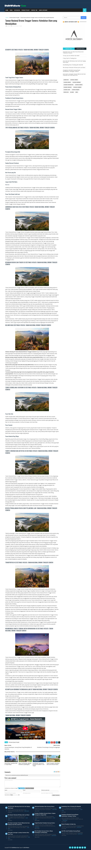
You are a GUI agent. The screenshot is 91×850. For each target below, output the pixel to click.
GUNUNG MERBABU (77, 82)
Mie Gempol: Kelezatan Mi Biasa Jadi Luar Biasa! (74, 67)
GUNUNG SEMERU (78, 84)
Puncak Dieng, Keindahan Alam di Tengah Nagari (11, 764)
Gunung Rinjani (75, 89)
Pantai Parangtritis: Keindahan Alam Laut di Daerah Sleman (53, 764)
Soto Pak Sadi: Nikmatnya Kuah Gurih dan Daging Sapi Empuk (74, 61)
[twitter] (70, 847)
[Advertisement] (32, 37)
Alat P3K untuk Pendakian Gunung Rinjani (70, 831)
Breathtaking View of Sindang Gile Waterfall (73, 64)
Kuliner (72, 92)
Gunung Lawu (67, 89)
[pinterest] (85, 847)
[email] (80, 847)
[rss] (77, 847)
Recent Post (69, 48)
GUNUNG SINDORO (68, 87)
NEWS (11, 10)
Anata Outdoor (43, 10)
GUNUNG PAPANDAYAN (68, 84)
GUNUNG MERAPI (67, 82)
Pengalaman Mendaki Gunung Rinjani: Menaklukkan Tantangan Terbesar (71, 70)
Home (6, 10)
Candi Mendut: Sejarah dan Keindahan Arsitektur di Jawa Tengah (38, 764)
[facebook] (72, 847)
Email (24, 790)
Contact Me (34, 10)
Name (6, 790)
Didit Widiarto (26, 847)
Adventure (66, 79)
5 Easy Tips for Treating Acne (69, 58)
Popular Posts (80, 48)
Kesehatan (17, 10)
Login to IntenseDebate (21, 788)
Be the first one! (24, 775)
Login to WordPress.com (29, 788)
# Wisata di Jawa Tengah (14, 742)
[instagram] (75, 847)
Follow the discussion (59, 771)
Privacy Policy (26, 10)
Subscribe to (7, 794)
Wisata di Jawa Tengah (14, 17)
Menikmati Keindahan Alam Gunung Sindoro (44, 806)
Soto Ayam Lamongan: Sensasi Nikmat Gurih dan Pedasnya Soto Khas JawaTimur (74, 74)
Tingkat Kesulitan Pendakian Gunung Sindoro (45, 822)
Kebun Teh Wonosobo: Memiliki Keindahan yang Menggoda (25, 764)
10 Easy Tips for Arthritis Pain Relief (71, 55)
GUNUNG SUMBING (77, 87)
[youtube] (82, 847)
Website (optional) (45, 790)
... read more (26, 811)
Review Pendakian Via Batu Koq (68, 824)
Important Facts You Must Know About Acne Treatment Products (73, 52)
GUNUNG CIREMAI (74, 79)
